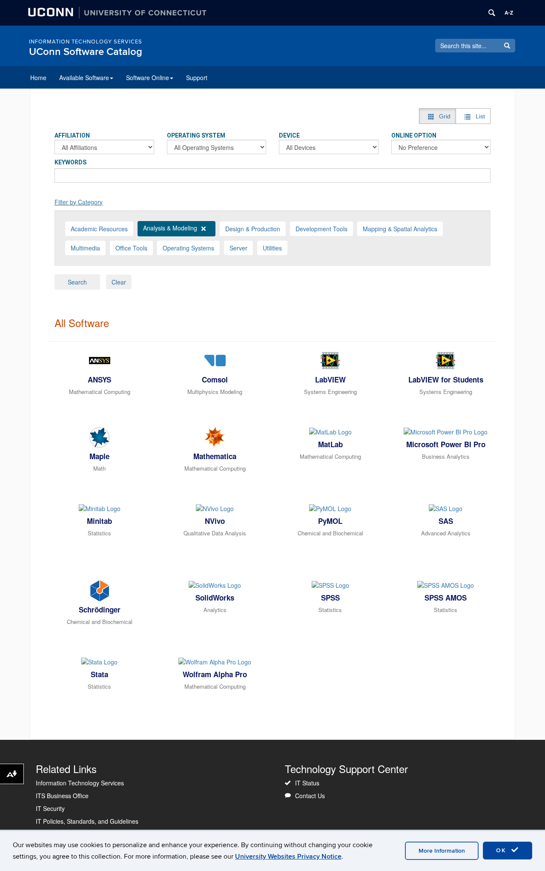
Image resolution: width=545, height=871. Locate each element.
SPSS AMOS (446, 597)
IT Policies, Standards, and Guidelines (87, 821)
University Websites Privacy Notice (288, 856)
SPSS (330, 597)
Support (196, 77)
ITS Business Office (62, 795)
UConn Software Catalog (85, 52)
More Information (442, 850)
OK (502, 850)
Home (38, 77)
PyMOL (330, 521)
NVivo (215, 521)
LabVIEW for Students (445, 379)
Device (289, 135)
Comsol (215, 379)
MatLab (330, 444)
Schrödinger (99, 609)
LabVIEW (330, 379)
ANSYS (99, 379)
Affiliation (72, 135)
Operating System (196, 135)
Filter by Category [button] (78, 202)
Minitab (99, 521)
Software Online (147, 77)
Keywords (70, 162)
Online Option (413, 135)
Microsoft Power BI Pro (445, 444)
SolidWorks (214, 597)
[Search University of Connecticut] (492, 13)
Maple (99, 456)
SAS (446, 521)
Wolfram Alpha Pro (215, 674)
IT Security (50, 808)
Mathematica (214, 456)
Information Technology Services (85, 41)
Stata (99, 674)
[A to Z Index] (509, 13)
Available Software (84, 77)
